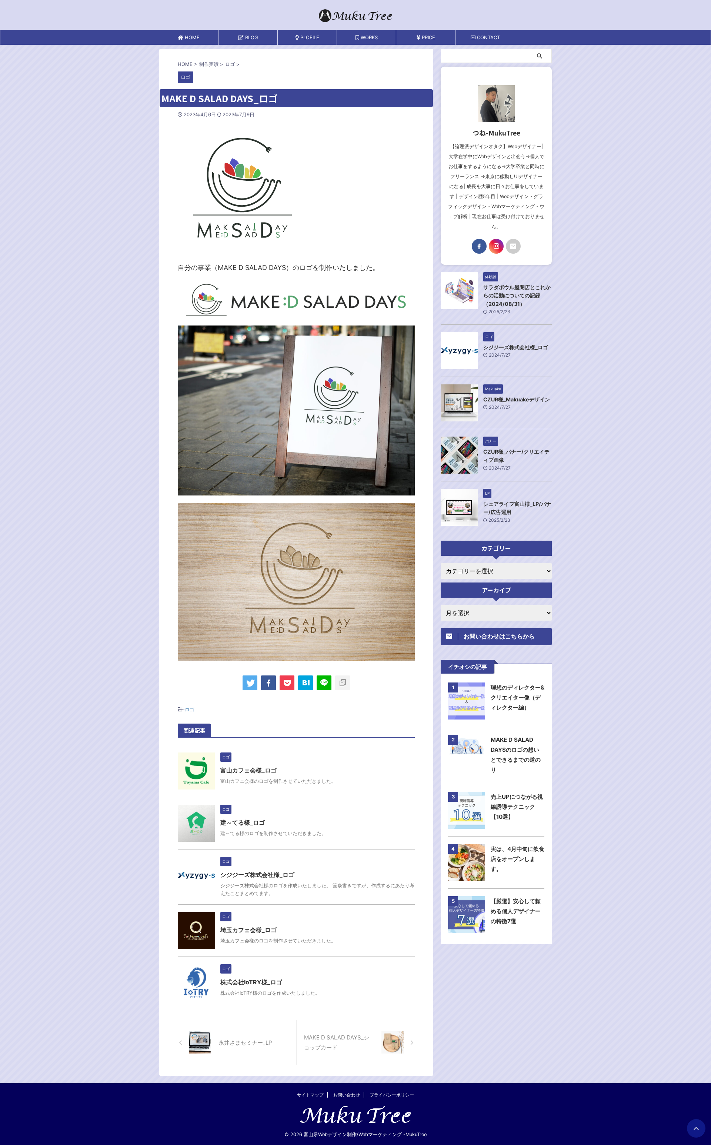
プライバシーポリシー (392, 1095)
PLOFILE (309, 37)
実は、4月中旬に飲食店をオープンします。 (517, 858)
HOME (191, 37)
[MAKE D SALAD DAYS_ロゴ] (305, 682)
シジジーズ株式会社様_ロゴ (257, 874)
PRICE (427, 37)
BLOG (251, 37)
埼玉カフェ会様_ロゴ (248, 930)
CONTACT (487, 37)
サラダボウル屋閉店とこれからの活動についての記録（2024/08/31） (517, 295)
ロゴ (189, 709)
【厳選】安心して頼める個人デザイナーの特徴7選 (516, 911)
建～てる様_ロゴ (242, 822)
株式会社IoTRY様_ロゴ (251, 982)
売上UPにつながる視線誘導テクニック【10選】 (517, 806)
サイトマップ (310, 1095)
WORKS (368, 37)
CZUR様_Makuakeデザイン (516, 399)
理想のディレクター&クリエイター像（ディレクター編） (517, 697)
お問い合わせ (346, 1095)
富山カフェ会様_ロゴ (248, 770)
